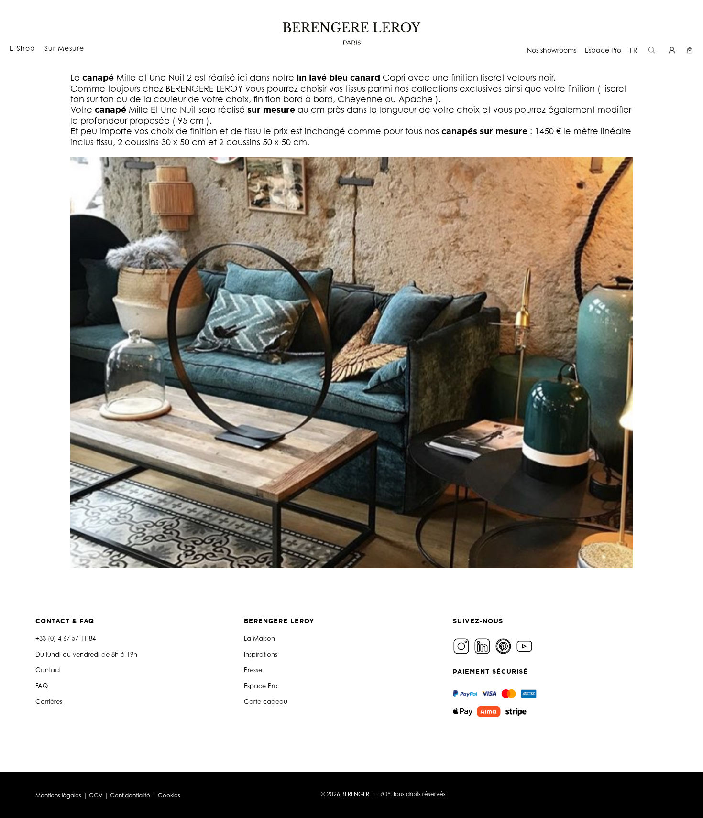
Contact (48, 670)
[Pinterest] (504, 645)
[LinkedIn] (483, 645)
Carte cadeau (265, 701)
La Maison (259, 638)
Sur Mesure (64, 48)
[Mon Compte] (673, 50)
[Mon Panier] (690, 50)
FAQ (41, 685)
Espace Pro (603, 50)
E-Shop (22, 48)
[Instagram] (462, 645)
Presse (253, 670)
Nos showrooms (551, 50)
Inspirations (260, 654)
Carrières (48, 701)
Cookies (169, 795)
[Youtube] (525, 645)
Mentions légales (58, 795)
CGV (95, 795)
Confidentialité (130, 795)
